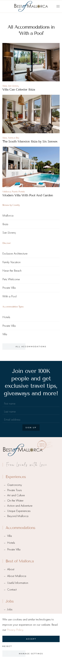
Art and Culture (16, 495)
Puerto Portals (18, 191)
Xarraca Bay (13, 137)
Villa (4, 334)
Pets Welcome (11, 279)
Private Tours (14, 490)
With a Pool (9, 296)
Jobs (9, 609)
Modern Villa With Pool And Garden (27, 195)
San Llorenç (13, 86)
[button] (58, 6)
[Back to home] (31, 6)
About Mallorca (16, 576)
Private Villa (9, 287)
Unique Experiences (19, 511)
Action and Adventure (19, 505)
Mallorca (6, 191)
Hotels (6, 317)
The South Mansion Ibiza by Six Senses (29, 141)
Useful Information (17, 583)
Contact (12, 589)
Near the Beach (11, 270)
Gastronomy (14, 485)
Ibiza (4, 86)
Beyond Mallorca (17, 516)
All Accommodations (31, 346)
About (10, 569)
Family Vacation (11, 262)
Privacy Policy (15, 630)
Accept (31, 639)
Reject (7, 646)
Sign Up (31, 427)
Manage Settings (31, 653)
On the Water (15, 500)
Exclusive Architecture (15, 253)
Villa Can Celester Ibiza (18, 89)
